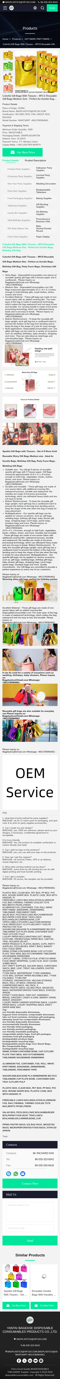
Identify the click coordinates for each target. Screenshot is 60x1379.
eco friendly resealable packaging (20, 1031)
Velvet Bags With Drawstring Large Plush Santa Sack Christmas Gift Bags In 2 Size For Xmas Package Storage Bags (44, 1293)
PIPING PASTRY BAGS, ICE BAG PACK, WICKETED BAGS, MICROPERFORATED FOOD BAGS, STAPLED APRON (29, 1127)
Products (16, 39)
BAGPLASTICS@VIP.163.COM (20, 2)
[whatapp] (16, 1174)
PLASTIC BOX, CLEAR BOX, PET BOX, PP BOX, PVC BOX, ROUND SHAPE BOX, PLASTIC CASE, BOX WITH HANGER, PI (29, 1091)
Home (5, 39)
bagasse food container (14, 1014)
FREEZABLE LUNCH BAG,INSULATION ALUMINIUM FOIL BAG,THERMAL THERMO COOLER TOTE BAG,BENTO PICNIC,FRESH (29, 1103)
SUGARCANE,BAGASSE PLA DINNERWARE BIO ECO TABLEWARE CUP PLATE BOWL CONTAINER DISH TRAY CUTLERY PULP (29, 1079)
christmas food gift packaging (18, 1036)
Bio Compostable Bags (14, 1046)
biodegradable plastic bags (16, 1044)
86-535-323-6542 (49, 2)
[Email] (23, 1174)
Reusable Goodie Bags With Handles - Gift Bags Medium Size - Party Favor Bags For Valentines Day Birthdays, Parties (16, 1293)
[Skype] (9, 1174)
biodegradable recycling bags (18, 1041)
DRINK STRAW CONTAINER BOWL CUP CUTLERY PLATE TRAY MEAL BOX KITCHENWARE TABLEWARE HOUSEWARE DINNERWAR (28, 1054)
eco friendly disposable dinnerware (21, 1012)
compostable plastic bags (16, 1034)
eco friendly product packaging (19, 1029)
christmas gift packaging (41, 1017)
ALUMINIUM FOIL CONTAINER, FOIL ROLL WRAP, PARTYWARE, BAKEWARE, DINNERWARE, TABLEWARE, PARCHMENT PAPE (28, 1066)
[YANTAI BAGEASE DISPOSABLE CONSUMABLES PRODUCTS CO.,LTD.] (15, 8)
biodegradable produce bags (17, 1039)
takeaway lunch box (13, 1019)
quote (52, 8)
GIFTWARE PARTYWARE (37, 39)
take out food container (14, 1017)
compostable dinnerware (42, 1014)
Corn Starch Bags (41, 1044)
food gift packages (41, 1034)
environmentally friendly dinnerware (21, 1024)
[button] (8, 92)
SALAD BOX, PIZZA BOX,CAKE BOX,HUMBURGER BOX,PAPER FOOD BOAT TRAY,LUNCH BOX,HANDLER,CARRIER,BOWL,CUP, (28, 1115)
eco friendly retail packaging (17, 1027)
